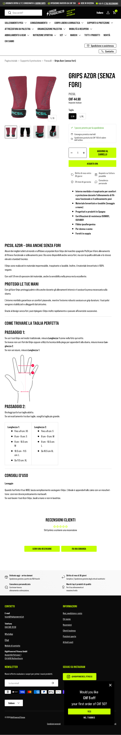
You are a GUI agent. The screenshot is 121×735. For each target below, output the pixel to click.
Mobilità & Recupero (79, 28)
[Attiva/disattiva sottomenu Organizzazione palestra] (64, 29)
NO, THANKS (89, 717)
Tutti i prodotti (92, 35)
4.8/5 (108, 3)
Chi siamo (9, 41)
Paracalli (48, 60)
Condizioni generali (54, 723)
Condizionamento (38, 22)
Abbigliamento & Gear (15, 35)
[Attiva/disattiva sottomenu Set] (65, 35)
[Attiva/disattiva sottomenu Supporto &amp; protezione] (112, 23)
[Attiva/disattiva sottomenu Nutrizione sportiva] (55, 35)
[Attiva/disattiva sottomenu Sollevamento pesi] (25, 23)
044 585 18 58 (10, 626)
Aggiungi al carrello (102, 152)
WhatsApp (9, 633)
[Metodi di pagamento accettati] (60, 692)
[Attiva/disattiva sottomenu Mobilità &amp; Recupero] (91, 29)
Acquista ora (92, 163)
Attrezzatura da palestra (17, 28)
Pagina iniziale (11, 60)
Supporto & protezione (98, 22)
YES (89, 711)
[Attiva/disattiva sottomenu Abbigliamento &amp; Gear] (28, 35)
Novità (107, 35)
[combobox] (23, 13)
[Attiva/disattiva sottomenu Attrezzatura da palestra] (33, 29)
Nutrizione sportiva (43, 35)
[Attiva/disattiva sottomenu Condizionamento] (49, 23)
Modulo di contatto (12, 645)
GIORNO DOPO (40, 3)
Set (61, 35)
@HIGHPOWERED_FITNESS (82, 676)
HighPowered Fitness (17, 717)
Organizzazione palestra (49, 28)
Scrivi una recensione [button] (42, 548)
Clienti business (69, 630)
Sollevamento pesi (14, 22)
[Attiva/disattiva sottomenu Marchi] (79, 35)
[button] (100, 12)
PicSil (72, 94)
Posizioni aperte (69, 636)
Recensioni (67, 624)
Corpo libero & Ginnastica (67, 22)
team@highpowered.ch (14, 616)
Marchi (73, 35)
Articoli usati (68, 642)
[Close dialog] (110, 685)
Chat (7, 640)
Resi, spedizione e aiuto (72, 613)
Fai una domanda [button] (79, 548)
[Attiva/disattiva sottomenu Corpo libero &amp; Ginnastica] (82, 23)
